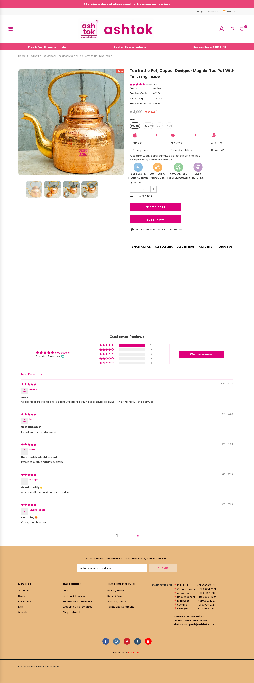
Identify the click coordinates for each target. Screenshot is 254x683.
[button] (137, 84)
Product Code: (139, 93)
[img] (28, 384)
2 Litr (160, 126)
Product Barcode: (140, 103)
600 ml (135, 126)
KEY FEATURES (164, 247)
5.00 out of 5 (62, 352)
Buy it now (155, 220)
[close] (234, 4)
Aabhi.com (134, 652)
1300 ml (148, 126)
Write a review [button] (201, 354)
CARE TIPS (205, 247)
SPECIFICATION (141, 247)
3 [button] (129, 535)
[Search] (232, 28)
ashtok (157, 88)
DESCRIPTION (185, 247)
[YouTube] (148, 641)
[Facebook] (105, 641)
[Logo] (116, 29)
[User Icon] (221, 28)
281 (137, 229)
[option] (71, 122)
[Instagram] (116, 641)
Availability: (137, 98)
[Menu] (10, 29)
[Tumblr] (137, 641)
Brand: (134, 88)
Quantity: (135, 182)
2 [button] (123, 535)
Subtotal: (135, 196)
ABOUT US (225, 247)
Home (22, 56)
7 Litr (169, 126)
